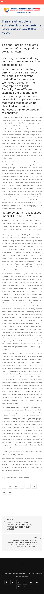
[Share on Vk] (4, 492)
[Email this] (10, 492)
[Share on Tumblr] (22, 486)
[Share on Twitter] (10, 486)
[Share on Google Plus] (28, 486)
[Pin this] (34, 486)
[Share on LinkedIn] (16, 486)
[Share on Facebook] (4, 486)
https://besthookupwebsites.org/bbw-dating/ (17, 391)
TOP (22, 565)
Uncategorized (24, 478)
